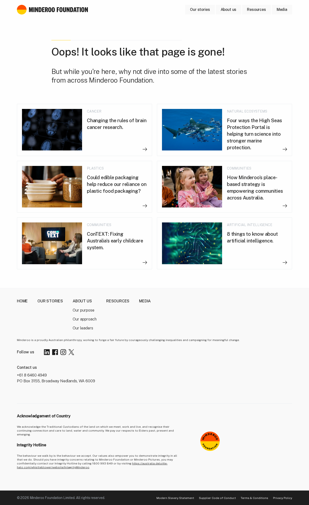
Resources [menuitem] (256, 9)
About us (229, 9)
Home (22, 301)
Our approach (85, 319)
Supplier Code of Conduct (217, 498)
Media (145, 301)
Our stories (50, 301)
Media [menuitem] (282, 9)
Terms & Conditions (254, 498)
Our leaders (83, 328)
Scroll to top (266, 484)
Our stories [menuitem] (200, 9)
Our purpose (83, 310)
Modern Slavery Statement (175, 498)
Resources (117, 301)
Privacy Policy (282, 498)
